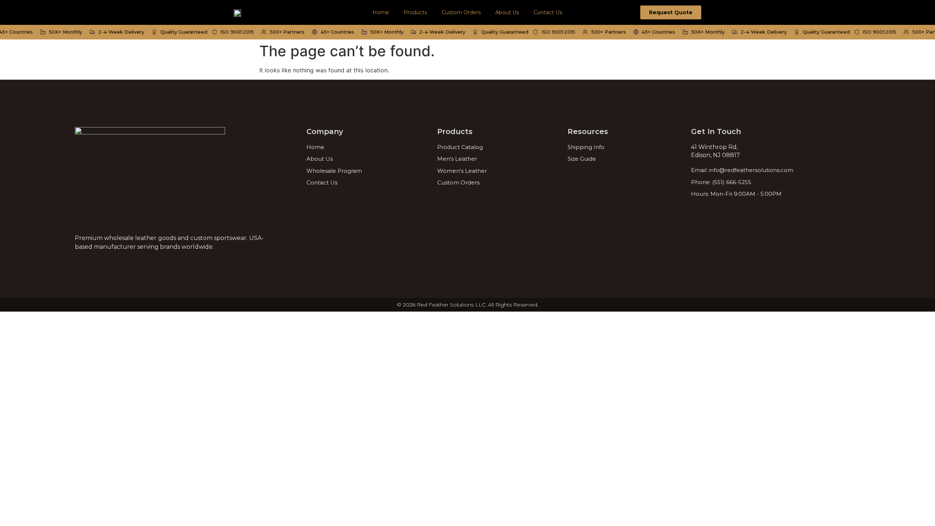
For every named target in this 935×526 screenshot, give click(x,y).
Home (381, 12)
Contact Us (548, 12)
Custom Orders (461, 12)
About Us (507, 12)
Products (415, 12)
